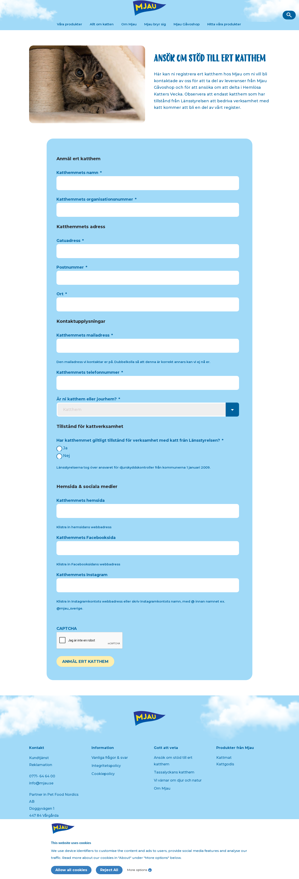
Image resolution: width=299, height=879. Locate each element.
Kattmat (224, 758)
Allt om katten (102, 24)
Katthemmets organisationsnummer (96, 199)
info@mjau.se (41, 783)
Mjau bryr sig (155, 24)
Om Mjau (129, 24)
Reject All (109, 870)
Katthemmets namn (79, 172)
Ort (61, 294)
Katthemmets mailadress (84, 335)
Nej (66, 455)
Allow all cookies (71, 870)
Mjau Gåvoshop (187, 24)
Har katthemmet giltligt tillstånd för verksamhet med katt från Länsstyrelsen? (139, 440)
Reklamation (40, 765)
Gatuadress (70, 240)
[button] (289, 15)
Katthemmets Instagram (81, 574)
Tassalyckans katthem (174, 772)
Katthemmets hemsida (80, 500)
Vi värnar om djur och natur (178, 780)
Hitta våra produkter (224, 24)
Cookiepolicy (103, 774)
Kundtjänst (39, 758)
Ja (65, 448)
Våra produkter (69, 24)
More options (137, 870)
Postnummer (71, 267)
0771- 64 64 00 (42, 776)
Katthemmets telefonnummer (89, 372)
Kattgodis (225, 764)
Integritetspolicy (106, 766)
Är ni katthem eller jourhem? (88, 399)
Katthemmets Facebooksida (86, 537)
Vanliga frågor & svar (109, 758)
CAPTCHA (66, 628)
